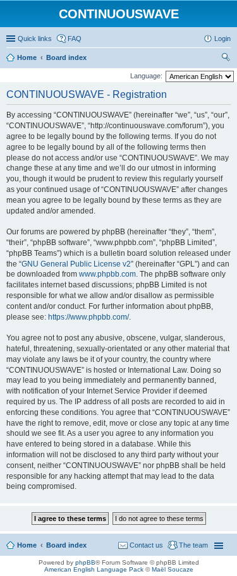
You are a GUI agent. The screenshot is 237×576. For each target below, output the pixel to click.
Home (27, 545)
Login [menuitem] (222, 38)
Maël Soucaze (172, 569)
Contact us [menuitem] (146, 545)
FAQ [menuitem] (75, 38)
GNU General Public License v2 (76, 264)
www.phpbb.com (107, 274)
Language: (146, 76)
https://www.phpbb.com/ (88, 317)
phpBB (85, 562)
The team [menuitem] (193, 545)
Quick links (35, 38)
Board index (66, 545)
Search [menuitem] (226, 59)
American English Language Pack (93, 569)
